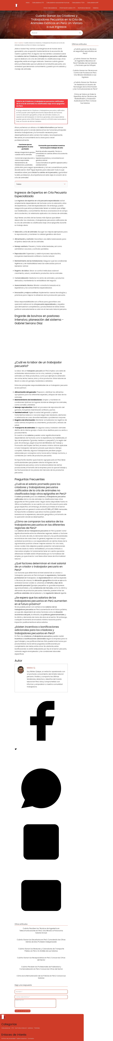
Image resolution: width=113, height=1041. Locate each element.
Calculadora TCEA (78, 3)
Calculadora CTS (38, 3)
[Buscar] (79, 32)
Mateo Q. (31, 667)
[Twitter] (28, 761)
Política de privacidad (8, 1038)
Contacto (31, 1038)
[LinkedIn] (41, 868)
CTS (12, 1028)
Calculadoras (5, 1028)
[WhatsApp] (41, 814)
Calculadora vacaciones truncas (57, 3)
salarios (30, 1028)
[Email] (41, 922)
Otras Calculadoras (50, 8)
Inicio (27, 3)
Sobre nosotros (21, 1038)
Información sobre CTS (67, 8)
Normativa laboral (84, 8)
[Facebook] (41, 747)
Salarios (95, 8)
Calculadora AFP (92, 3)
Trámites (37, 1028)
